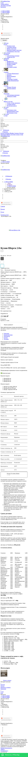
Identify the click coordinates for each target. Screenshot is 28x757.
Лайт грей (2, 265)
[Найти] (2, 128)
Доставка (6, 339)
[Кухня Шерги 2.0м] (14, 230)
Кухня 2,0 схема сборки (13, 473)
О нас (2, 691)
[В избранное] (2, 251)
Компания (3, 689)
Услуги (2, 686)
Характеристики (8, 335)
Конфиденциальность (6, 748)
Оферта (3, 749)
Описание (6, 333)
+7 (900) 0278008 (5, 11)
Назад (9, 183)
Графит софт (2, 258)
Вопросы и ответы (5, 687)
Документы (7, 336)
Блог (2, 693)
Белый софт (2, 262)
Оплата (6, 337)
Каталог (3, 684)
